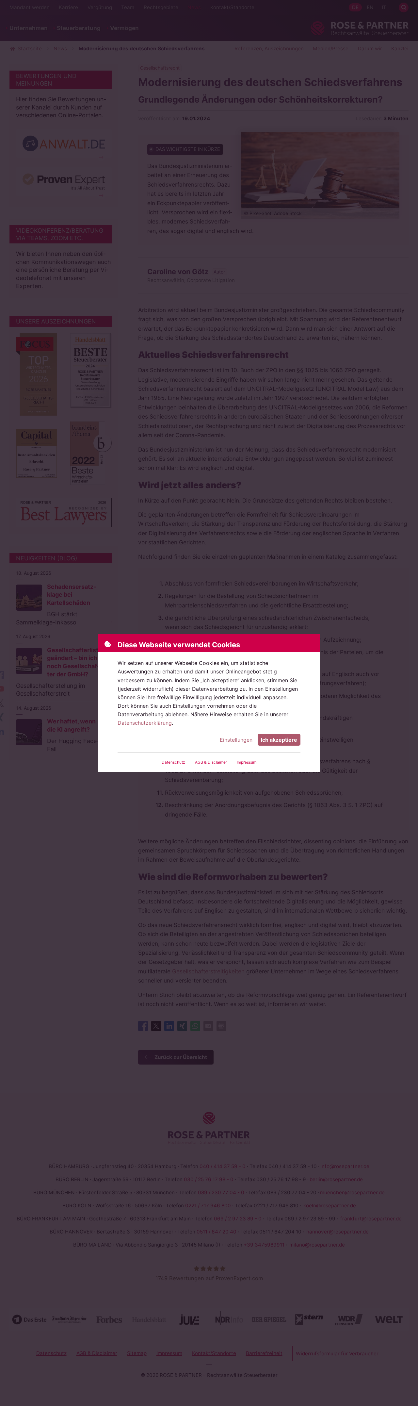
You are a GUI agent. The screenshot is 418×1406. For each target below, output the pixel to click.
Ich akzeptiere (279, 739)
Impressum (246, 762)
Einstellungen (236, 739)
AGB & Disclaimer (211, 762)
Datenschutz (173, 762)
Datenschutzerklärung (145, 723)
